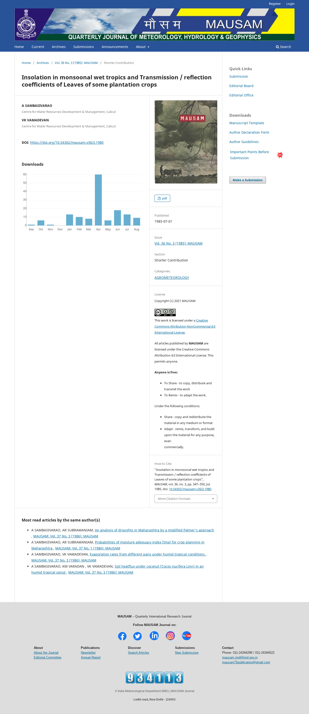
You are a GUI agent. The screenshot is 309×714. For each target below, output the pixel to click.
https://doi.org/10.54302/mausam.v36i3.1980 (67, 142)
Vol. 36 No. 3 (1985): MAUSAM (76, 63)
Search (285, 46)
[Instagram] (170, 640)
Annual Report (91, 657)
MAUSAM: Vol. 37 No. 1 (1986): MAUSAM (87, 548)
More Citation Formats (174, 498)
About (141, 46)
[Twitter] (137, 640)
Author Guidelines (244, 141)
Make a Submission (248, 180)
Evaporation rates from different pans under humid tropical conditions (148, 554)
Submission (238, 76)
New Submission (186, 652)
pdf (164, 198)
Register (275, 3)
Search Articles (138, 652)
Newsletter (88, 652)
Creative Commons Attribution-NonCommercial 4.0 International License (184, 326)
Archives (59, 46)
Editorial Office (241, 95)
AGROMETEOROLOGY (171, 277)
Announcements (115, 46)
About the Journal (46, 652)
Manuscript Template (246, 123)
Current (38, 46)
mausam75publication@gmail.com (246, 662)
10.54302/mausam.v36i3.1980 (190, 489)
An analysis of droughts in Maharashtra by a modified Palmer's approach (154, 530)
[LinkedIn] (154, 640)
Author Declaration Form (249, 132)
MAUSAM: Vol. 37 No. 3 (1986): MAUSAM (65, 536)
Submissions (83, 46)
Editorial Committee (47, 657)
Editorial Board (241, 85)
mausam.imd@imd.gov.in (240, 657)
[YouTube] (186, 640)
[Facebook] (122, 640)
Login (290, 3)
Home (19, 46)
